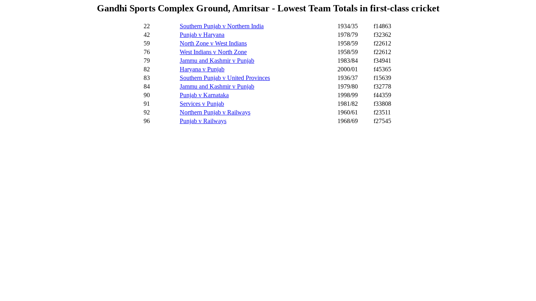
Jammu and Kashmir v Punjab (217, 60)
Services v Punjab (202, 103)
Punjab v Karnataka (204, 95)
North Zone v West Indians (213, 43)
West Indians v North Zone (213, 52)
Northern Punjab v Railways (215, 112)
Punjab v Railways (203, 121)
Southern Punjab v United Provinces (225, 77)
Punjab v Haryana (202, 34)
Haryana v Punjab (202, 69)
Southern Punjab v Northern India (222, 26)
